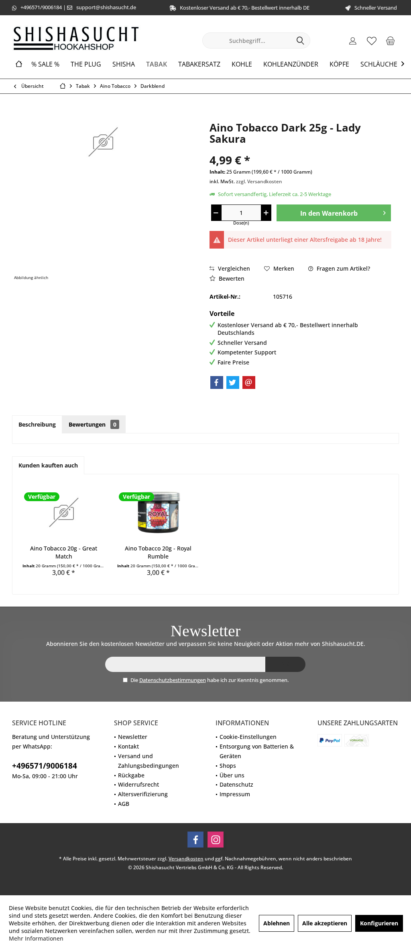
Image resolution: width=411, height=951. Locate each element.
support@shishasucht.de (106, 7)
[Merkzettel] (371, 40)
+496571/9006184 (41, 7)
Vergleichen (233, 268)
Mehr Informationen (36, 938)
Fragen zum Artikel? (342, 268)
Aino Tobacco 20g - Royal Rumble (158, 552)
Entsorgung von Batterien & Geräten (257, 751)
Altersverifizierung (143, 794)
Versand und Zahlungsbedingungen (148, 760)
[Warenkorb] (390, 40)
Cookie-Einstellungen (248, 737)
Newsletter (132, 737)
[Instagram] (216, 840)
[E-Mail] (248, 382)
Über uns (232, 775)
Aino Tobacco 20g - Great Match (63, 552)
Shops (228, 765)
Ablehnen (276, 923)
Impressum (235, 794)
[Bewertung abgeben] (300, 149)
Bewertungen (92, 424)
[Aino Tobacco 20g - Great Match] (63, 512)
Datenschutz (236, 784)
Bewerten (230, 278)
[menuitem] (390, 40)
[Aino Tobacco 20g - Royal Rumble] (158, 512)
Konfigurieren (379, 923)
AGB (123, 803)
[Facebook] (216, 382)
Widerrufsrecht (138, 784)
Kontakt (128, 746)
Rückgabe (131, 775)
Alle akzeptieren (324, 923)
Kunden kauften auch (48, 465)
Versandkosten (186, 858)
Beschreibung (37, 424)
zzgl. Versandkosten (259, 181)
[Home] (19, 64)
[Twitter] (232, 382)
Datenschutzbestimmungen (172, 680)
